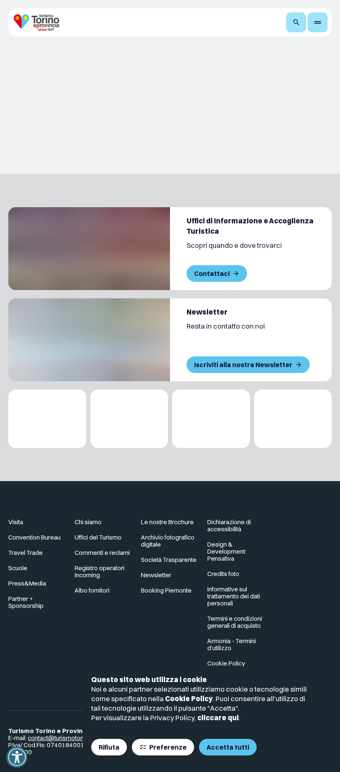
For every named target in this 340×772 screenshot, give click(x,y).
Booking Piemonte (166, 590)
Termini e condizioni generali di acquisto (234, 622)
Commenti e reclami (102, 553)
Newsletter (156, 575)
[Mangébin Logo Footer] (129, 419)
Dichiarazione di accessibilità (229, 525)
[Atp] (47, 419)
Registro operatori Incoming (99, 571)
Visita (15, 522)
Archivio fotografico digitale (167, 540)
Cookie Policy (189, 698)
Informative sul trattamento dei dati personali (233, 596)
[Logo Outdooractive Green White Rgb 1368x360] (293, 419)
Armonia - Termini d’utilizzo (231, 644)
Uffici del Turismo (98, 537)
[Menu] (318, 22)
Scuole (17, 568)
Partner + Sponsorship (26, 602)
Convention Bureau (34, 537)
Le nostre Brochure (167, 522)
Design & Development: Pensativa (226, 551)
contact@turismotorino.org (65, 738)
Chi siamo (88, 522)
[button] (17, 757)
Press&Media (27, 583)
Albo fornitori (92, 590)
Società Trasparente (169, 560)
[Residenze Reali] (211, 419)
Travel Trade (25, 553)
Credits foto (223, 574)
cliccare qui (218, 717)
